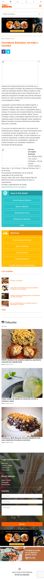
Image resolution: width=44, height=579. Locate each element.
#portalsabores (22, 575)
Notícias (5, 463)
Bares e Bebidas (22, 206)
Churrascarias (22, 252)
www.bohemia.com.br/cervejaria (14, 187)
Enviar (22, 524)
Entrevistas (6, 484)
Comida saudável (22, 259)
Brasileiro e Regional (22, 219)
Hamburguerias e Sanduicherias (22, 265)
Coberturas (5, 468)
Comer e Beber (7, 466)
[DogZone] (22, 25)
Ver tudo (4, 326)
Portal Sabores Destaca (22, 200)
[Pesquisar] (39, 14)
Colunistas (5, 470)
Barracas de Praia (22, 213)
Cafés (22, 225)
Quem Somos (6, 480)
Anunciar (5, 482)
